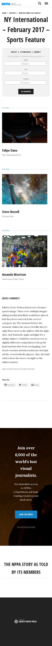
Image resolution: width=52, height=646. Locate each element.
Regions (26, 60)
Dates (26, 69)
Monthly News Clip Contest (30, 13)
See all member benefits (26, 527)
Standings (25, 52)
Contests (12, 13)
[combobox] (26, 64)
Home (4, 13)
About (14, 52)
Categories (26, 79)
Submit (37, 52)
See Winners (26, 91)
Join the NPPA (26, 514)
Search (40, 2)
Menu (46, 2)
